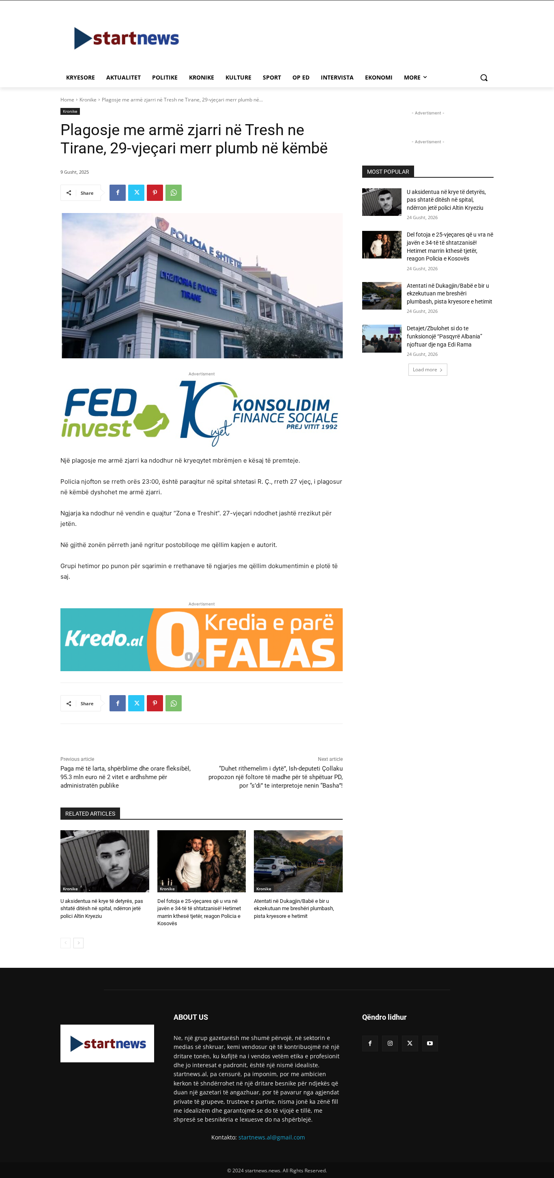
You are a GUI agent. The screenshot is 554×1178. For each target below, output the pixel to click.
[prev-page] (65, 943)
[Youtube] (430, 1043)
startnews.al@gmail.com (271, 1137)
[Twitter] (136, 193)
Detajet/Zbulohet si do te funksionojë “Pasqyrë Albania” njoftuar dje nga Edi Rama (444, 336)
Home (67, 99)
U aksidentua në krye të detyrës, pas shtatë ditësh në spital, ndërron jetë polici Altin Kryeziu (101, 908)
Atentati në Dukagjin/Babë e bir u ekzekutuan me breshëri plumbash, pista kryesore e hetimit (294, 908)
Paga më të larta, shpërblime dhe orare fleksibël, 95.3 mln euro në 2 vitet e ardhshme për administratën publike (125, 777)
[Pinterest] (155, 193)
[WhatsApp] (173, 193)
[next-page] (78, 943)
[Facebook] (118, 193)
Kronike (88, 99)
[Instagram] (390, 1043)
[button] (484, 77)
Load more (425, 369)
